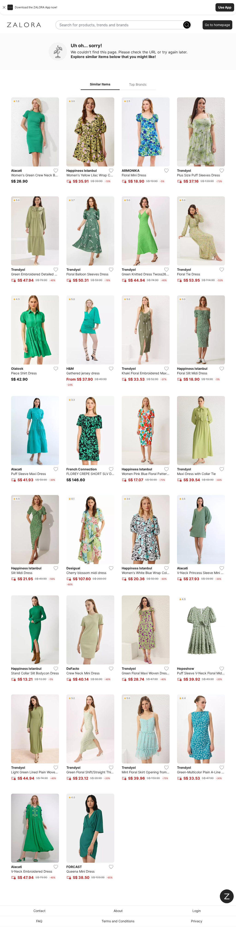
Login (196, 911)
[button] (118, 7)
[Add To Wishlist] (56, 170)
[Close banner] (4, 7)
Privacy (196, 921)
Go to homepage (217, 25)
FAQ (39, 921)
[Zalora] (24, 25)
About (118, 911)
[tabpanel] (118, 491)
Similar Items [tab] (100, 84)
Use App (224, 7)
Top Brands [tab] (137, 84)
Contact (39, 911)
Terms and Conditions (118, 921)
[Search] (187, 25)
